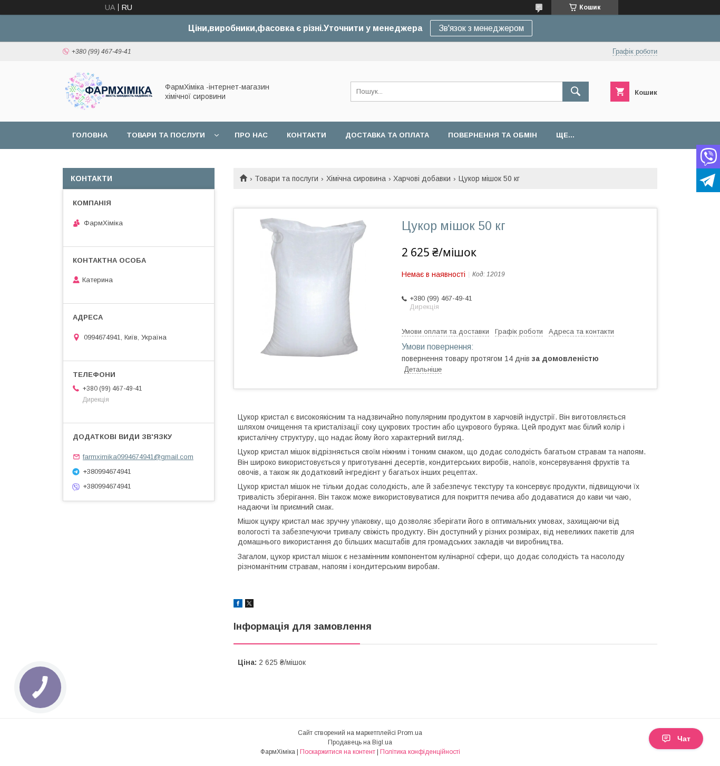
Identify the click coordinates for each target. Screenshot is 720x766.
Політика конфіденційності (420, 751)
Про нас (251, 135)
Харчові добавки (422, 178)
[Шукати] (575, 92)
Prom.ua (409, 733)
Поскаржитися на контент (337, 751)
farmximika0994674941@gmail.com (138, 457)
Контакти (306, 135)
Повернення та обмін (492, 135)
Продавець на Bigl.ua (360, 742)
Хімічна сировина (356, 178)
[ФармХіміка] (107, 108)
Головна (90, 135)
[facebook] (237, 605)
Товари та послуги (166, 135)
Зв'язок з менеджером (481, 28)
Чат (683, 738)
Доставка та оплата (387, 135)
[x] (249, 605)
